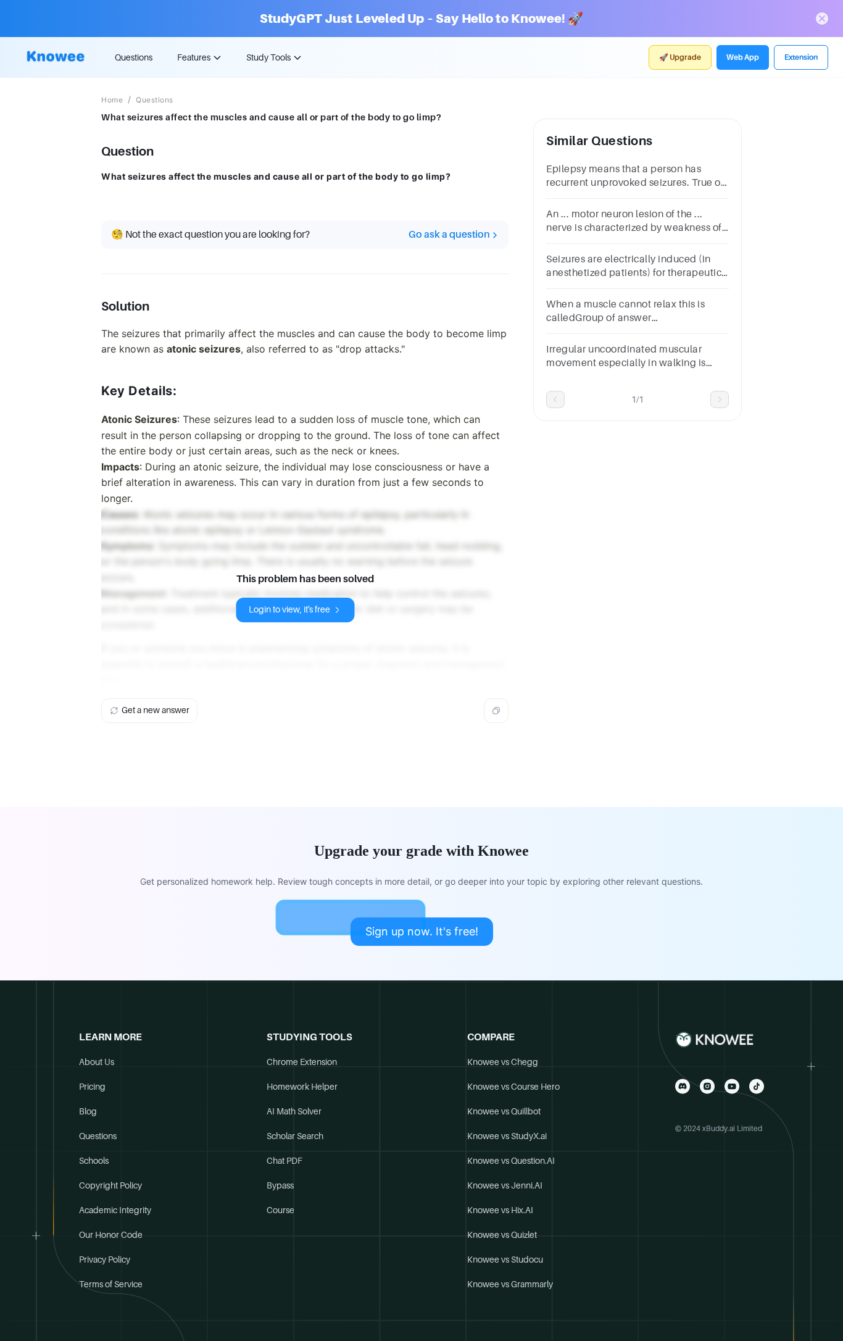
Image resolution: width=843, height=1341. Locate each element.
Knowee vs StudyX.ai (507, 1136)
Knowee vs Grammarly (510, 1284)
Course (280, 1210)
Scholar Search (295, 1136)
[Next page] (719, 399)
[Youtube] (732, 1086)
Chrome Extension (302, 1062)
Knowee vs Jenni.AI (504, 1185)
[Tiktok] (756, 1086)
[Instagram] (707, 1086)
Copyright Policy (110, 1185)
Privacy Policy (104, 1259)
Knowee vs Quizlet (502, 1235)
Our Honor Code (111, 1235)
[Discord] (682, 1086)
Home (112, 100)
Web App (742, 57)
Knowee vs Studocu (505, 1259)
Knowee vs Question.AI (511, 1161)
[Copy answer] (496, 710)
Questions (133, 57)
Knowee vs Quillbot (504, 1111)
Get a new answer (155, 710)
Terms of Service (111, 1284)
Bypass (280, 1185)
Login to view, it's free (289, 609)
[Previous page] (555, 399)
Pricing (92, 1087)
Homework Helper (302, 1087)
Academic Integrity (115, 1210)
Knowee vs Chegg (502, 1062)
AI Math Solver (294, 1111)
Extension (801, 57)
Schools (94, 1161)
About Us (96, 1062)
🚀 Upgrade (680, 57)
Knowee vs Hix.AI (500, 1210)
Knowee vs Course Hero (513, 1087)
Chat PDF (284, 1161)
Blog (88, 1111)
